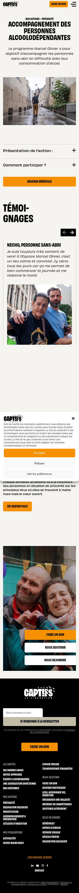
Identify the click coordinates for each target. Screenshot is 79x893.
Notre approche (12, 774)
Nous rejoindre (51, 817)
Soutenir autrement (54, 808)
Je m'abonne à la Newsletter (39, 721)
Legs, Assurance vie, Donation (54, 794)
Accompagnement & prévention (14, 818)
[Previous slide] (64, 232)
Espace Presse (50, 764)
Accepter (39, 452)
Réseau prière (50, 836)
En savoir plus (17, 506)
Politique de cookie (36, 884)
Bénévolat (48, 823)
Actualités (9, 838)
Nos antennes (11, 788)
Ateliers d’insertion (15, 823)
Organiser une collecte (56, 799)
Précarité (9, 802)
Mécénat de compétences (57, 804)
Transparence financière (57, 768)
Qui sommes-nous (13, 770)
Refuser (39, 463)
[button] (73, 418)
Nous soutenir (50, 777)
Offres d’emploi (51, 827)
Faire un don (58, 4)
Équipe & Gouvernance (16, 779)
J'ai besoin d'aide (39, 857)
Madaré (64, 884)
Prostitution (10, 811)
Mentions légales (49, 882)
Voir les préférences (39, 474)
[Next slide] (72, 232)
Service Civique (51, 832)
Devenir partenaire (54, 787)
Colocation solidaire (15, 807)
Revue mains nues (13, 842)
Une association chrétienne (19, 783)
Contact (39, 870)
